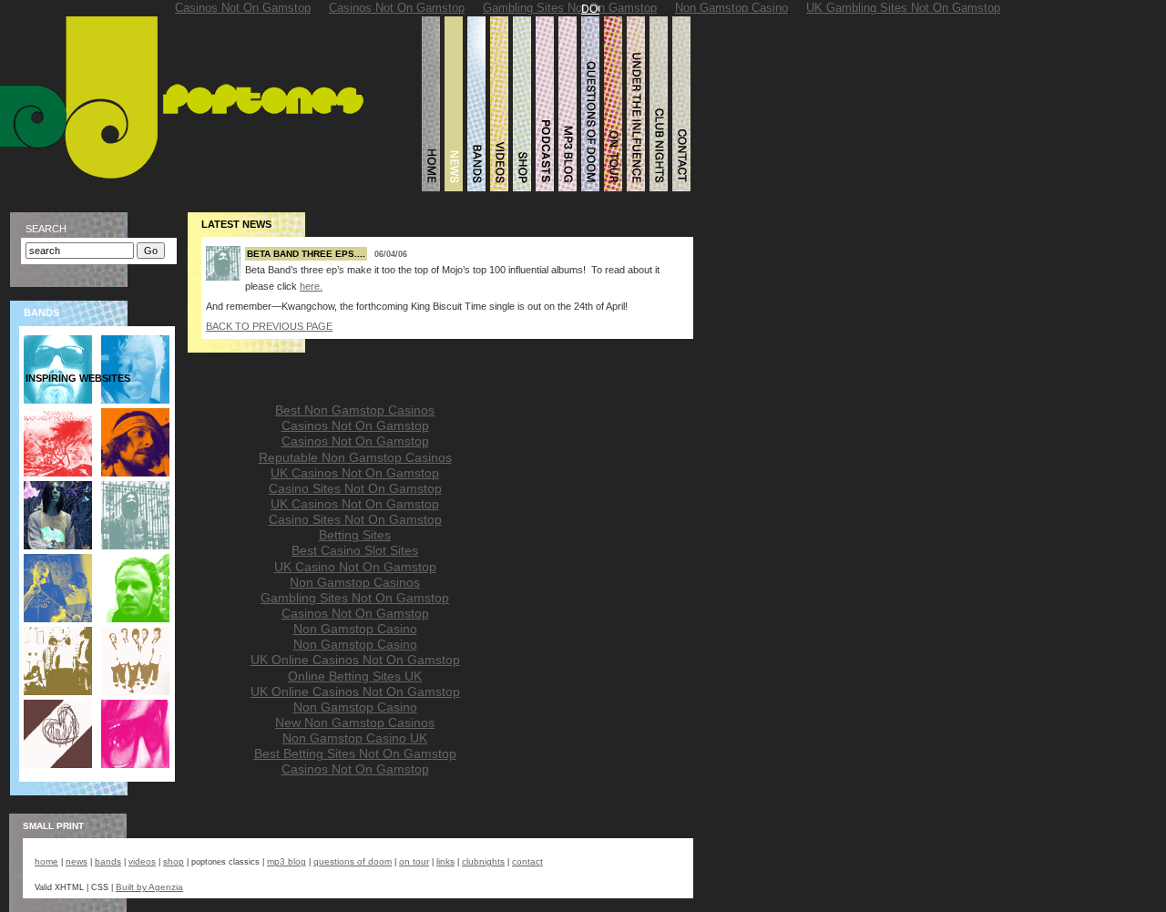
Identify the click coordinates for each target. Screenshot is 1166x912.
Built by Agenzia (149, 887)
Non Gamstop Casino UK (354, 738)
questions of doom (352, 861)
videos (142, 861)
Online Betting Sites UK (355, 676)
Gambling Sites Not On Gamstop (355, 598)
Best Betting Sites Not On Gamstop (355, 754)
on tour (414, 861)
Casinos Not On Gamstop (355, 426)
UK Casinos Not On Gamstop (355, 473)
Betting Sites (355, 535)
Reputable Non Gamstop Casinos (355, 458)
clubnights (483, 861)
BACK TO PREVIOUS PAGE (269, 326)
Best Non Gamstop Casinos (355, 410)
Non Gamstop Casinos (355, 582)
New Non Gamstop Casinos (355, 723)
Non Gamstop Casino (355, 629)
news (76, 861)
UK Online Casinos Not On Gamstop (355, 660)
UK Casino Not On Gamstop (355, 567)
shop (173, 861)
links (445, 861)
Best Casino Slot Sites (355, 551)
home (46, 861)
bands (108, 861)
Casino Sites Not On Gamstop (355, 489)
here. (311, 286)
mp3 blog (286, 861)
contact (527, 861)
